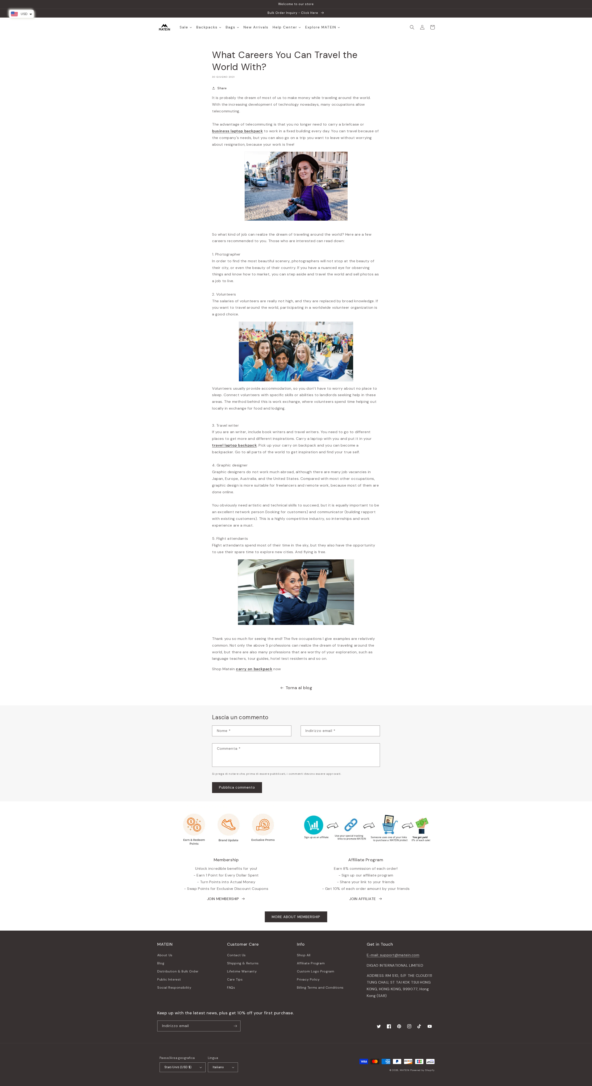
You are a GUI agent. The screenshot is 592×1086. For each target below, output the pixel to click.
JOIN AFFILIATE (362, 898)
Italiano (218, 1067)
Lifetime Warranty (242, 971)
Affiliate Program (311, 963)
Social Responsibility (174, 987)
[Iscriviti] (235, 1026)
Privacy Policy (308, 979)
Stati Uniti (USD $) (178, 1067)
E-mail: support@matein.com (393, 955)
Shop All (304, 955)
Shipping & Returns (243, 963)
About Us (165, 955)
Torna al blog (299, 688)
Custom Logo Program (315, 971)
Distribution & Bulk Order (178, 971)
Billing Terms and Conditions (320, 987)
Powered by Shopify (422, 1070)
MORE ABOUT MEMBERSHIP (296, 917)
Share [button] (222, 88)
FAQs (231, 987)
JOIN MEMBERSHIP (223, 898)
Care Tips (235, 979)
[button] (412, 27)
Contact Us (236, 955)
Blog (160, 963)
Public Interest (169, 979)
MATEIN (404, 1070)
